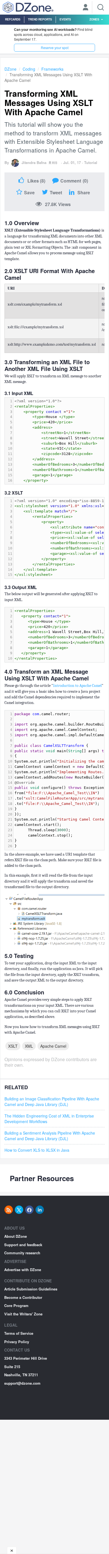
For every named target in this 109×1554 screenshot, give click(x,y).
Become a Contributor (23, 1297)
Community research (22, 1252)
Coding (29, 69)
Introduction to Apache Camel (77, 685)
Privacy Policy (16, 1341)
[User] (85, 7)
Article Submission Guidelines (30, 1289)
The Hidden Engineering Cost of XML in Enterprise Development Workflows (49, 1118)
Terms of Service (18, 1333)
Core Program (16, 1305)
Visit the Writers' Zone (23, 1314)
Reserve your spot (54, 47)
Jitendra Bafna (34, 162)
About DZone (15, 1236)
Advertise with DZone (22, 1269)
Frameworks (52, 69)
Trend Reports (40, 19)
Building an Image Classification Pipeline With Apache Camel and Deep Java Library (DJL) (51, 1101)
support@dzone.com (22, 1383)
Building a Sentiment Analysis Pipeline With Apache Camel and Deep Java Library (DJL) (49, 1135)
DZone (10, 69)
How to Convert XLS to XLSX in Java (36, 1150)
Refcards (12, 19)
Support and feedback (23, 1244)
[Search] (100, 7)
